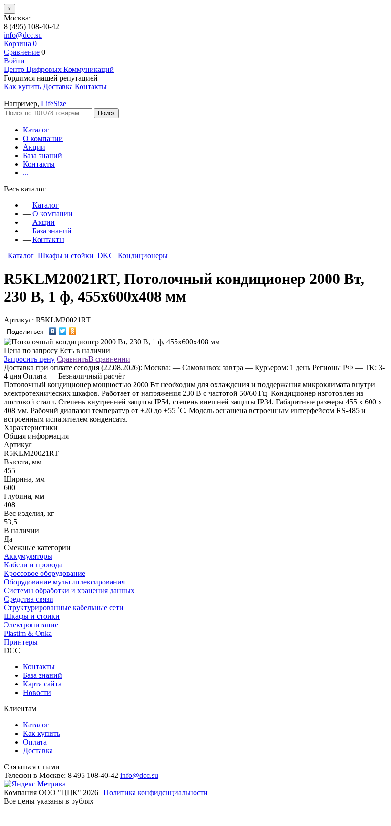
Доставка (38, 750)
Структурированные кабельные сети (63, 608)
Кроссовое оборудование (44, 573)
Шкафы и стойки (65, 256)
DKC (105, 256)
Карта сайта (42, 684)
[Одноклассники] (73, 331)
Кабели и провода (33, 565)
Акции (34, 147)
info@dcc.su (23, 35)
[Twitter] (63, 331)
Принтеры (21, 642)
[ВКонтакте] (53, 331)
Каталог (36, 130)
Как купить (41, 733)
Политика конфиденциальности (155, 792)
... (26, 173)
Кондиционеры (143, 256)
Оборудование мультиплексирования (64, 582)
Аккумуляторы (28, 556)
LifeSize (53, 104)
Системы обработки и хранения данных (69, 590)
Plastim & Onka (28, 633)
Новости (37, 692)
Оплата (35, 742)
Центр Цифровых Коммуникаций (59, 69)
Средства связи (28, 599)
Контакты (39, 164)
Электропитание (31, 625)
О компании (43, 138)
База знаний (42, 155)
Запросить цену (29, 359)
